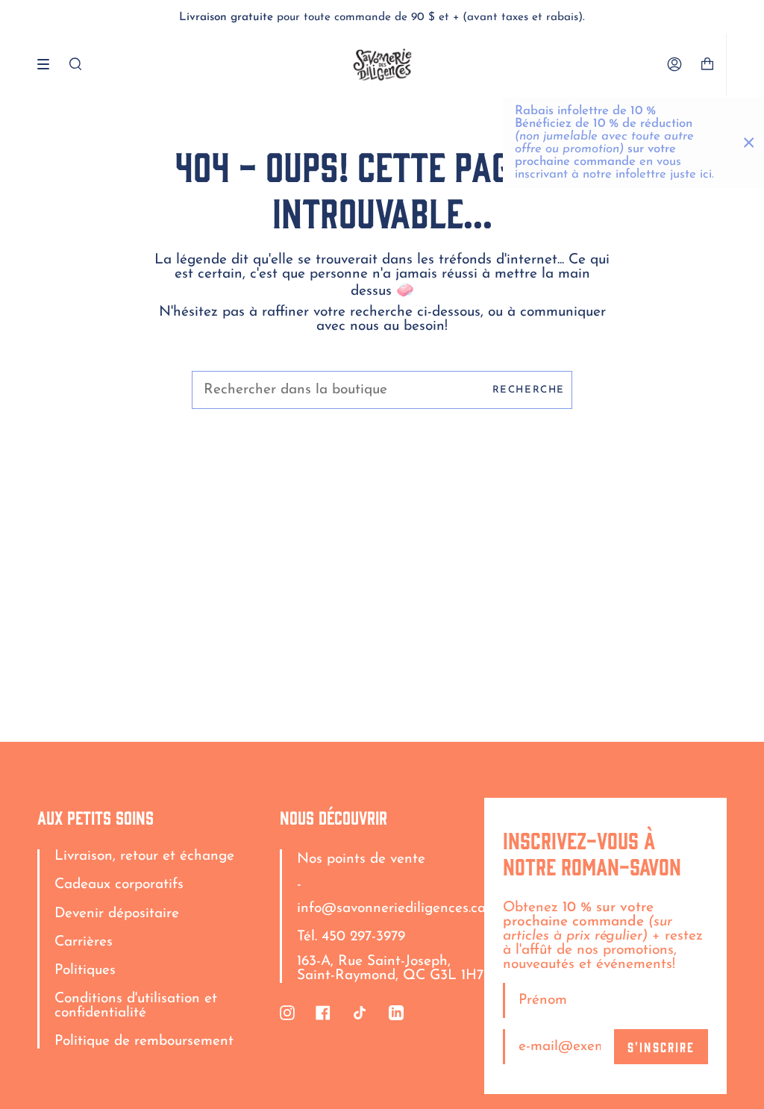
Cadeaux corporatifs (119, 885)
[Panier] (713, 65)
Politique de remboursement (144, 1041)
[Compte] (674, 65)
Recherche (528, 390)
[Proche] (749, 142)
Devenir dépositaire (116, 914)
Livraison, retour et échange (144, 856)
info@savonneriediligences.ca (391, 909)
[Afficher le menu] (48, 64)
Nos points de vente (361, 859)
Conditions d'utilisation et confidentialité (135, 1006)
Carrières (83, 942)
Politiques (85, 970)
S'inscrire (661, 1046)
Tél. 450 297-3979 (351, 937)
